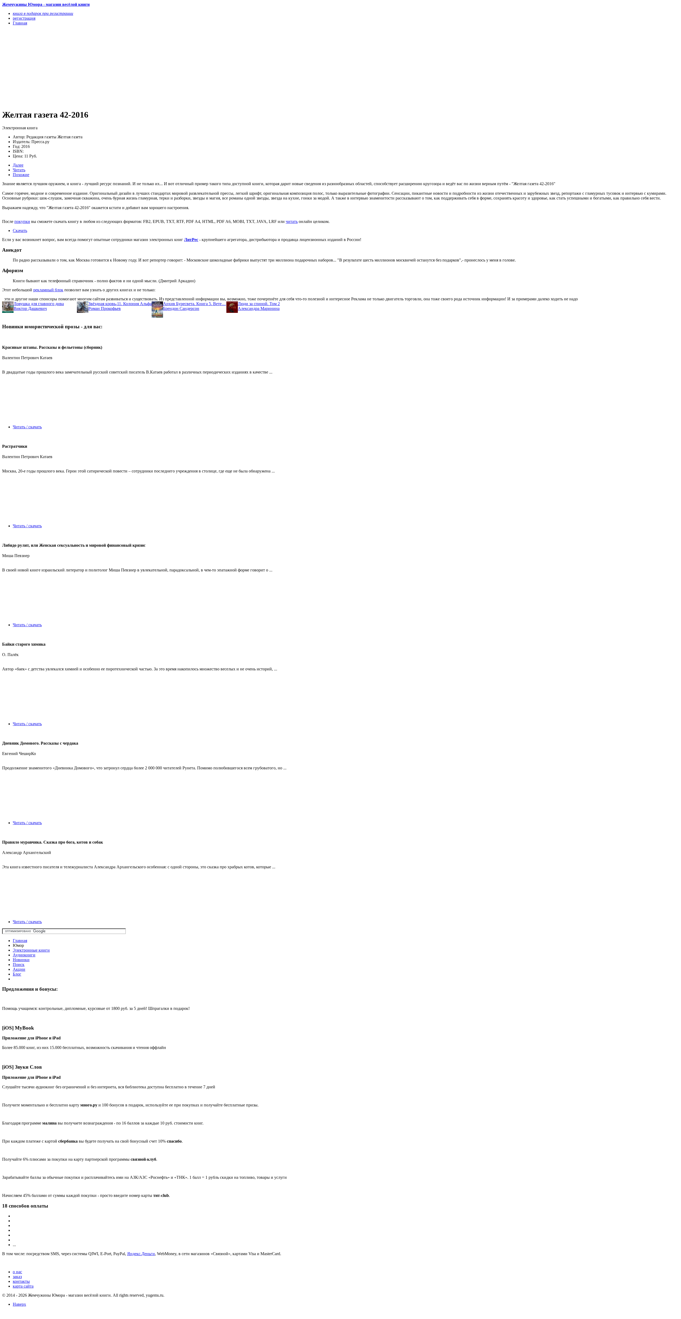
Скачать (20, 230)
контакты (21, 1281)
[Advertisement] (161, 67)
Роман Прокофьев (104, 308)
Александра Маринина (259, 308)
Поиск (18, 964)
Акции (19, 969)
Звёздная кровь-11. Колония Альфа (120, 303)
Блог (17, 974)
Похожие (21, 174)
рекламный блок (48, 290)
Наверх (19, 1304)
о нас (17, 1272)
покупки (22, 221)
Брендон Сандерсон (181, 308)
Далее (18, 165)
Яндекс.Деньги (141, 1253)
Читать (19, 170)
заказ (17, 1276)
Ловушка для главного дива (39, 303)
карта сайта (23, 1286)
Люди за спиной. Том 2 (259, 303)
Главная (20, 940)
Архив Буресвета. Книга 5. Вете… (194, 303)
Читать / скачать (27, 427)
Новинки (21, 959)
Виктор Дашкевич (30, 308)
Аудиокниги (24, 955)
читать (292, 221)
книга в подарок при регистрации (43, 13)
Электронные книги (31, 950)
